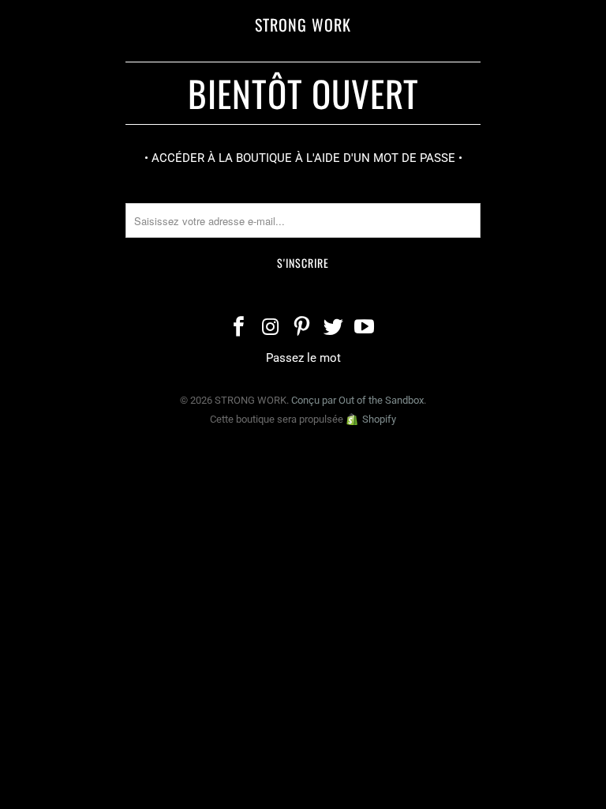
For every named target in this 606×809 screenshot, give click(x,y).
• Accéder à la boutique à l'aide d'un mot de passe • (303, 158)
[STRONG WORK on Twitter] (333, 328)
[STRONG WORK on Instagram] (270, 328)
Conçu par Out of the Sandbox (357, 400)
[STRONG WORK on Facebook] (239, 328)
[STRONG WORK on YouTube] (365, 328)
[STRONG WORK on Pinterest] (302, 328)
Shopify (379, 419)
